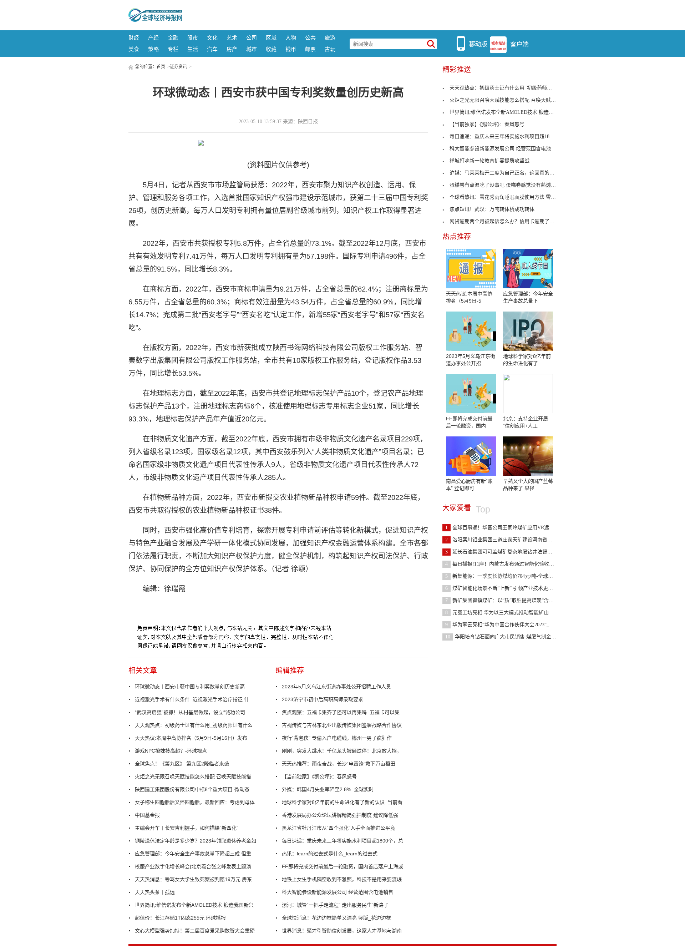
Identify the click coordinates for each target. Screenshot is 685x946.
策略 (153, 49)
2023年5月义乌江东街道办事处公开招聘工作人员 (336, 686)
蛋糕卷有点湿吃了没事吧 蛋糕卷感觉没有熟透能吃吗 (508, 185)
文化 (212, 38)
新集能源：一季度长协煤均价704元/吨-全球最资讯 (504, 576)
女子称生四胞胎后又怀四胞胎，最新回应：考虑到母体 (195, 802)
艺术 (232, 38)
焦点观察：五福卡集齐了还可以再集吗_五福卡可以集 (341, 712)
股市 (192, 38)
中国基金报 (147, 815)
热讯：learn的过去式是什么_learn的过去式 (329, 853)
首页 (161, 66)
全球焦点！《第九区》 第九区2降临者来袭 (182, 764)
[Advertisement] (369, 14)
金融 (173, 38)
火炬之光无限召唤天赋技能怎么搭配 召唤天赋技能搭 (193, 776)
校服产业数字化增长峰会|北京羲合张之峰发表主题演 (193, 866)
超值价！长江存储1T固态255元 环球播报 (180, 918)
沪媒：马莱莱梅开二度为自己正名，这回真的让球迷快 (509, 173)
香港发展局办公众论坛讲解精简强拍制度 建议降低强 (340, 815)
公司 (251, 38)
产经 (153, 38)
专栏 (173, 49)
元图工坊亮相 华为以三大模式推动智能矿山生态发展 (507, 612)
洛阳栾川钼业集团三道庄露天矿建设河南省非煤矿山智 (508, 539)
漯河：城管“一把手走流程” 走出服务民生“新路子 (335, 905)
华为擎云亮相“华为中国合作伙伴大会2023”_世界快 (504, 624)
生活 (192, 49)
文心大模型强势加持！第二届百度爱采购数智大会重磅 (195, 931)
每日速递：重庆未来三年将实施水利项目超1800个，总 (342, 841)
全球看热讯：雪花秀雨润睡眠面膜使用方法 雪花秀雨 (508, 197)
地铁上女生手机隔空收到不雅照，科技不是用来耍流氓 (342, 879)
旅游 (330, 38)
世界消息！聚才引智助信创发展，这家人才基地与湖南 (342, 931)
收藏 (271, 49)
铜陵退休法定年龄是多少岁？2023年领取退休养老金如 (195, 841)
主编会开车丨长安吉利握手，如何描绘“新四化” (186, 828)
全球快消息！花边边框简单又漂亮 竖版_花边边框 (336, 918)
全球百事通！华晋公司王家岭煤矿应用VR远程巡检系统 (509, 527)
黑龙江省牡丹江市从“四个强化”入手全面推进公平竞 (338, 828)
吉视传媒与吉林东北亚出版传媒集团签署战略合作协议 (342, 725)
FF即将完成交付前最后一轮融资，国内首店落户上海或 (342, 866)
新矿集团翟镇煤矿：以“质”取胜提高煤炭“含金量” (503, 600)
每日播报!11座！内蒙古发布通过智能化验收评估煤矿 (507, 564)
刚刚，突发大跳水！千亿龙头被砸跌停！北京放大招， (342, 751)
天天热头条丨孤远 (155, 892)
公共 (310, 38)
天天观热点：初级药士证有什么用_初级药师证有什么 (194, 725)
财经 (133, 38)
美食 (133, 49)
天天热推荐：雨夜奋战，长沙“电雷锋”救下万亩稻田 (338, 764)
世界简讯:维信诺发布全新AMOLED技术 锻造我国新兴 (194, 905)
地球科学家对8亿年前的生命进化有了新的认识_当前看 (342, 802)
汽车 (212, 49)
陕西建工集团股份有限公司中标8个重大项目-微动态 (192, 789)
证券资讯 (178, 66)
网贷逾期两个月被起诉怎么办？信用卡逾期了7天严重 (508, 221)
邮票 (310, 49)
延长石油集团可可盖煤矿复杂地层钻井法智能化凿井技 (508, 552)
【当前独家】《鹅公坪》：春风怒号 (319, 776)
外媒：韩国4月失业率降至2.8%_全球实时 (328, 789)
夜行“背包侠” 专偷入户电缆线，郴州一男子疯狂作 (337, 738)
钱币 (290, 49)
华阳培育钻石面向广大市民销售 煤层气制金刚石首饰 (508, 636)
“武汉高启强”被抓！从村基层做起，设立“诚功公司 (190, 712)
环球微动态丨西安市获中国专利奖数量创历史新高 (190, 686)
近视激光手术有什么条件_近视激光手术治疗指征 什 (192, 699)
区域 (271, 38)
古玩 (330, 49)
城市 (251, 49)
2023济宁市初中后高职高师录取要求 (322, 699)
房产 (232, 49)
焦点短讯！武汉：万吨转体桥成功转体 (492, 209)
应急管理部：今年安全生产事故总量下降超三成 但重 (193, 853)
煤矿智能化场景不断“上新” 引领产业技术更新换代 (504, 588)
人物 (290, 38)
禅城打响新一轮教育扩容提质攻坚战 (489, 160)
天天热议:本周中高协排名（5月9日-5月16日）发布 (191, 738)
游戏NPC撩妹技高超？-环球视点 (171, 751)
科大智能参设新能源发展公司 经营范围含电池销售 (337, 892)
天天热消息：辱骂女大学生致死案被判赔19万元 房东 (193, 879)
